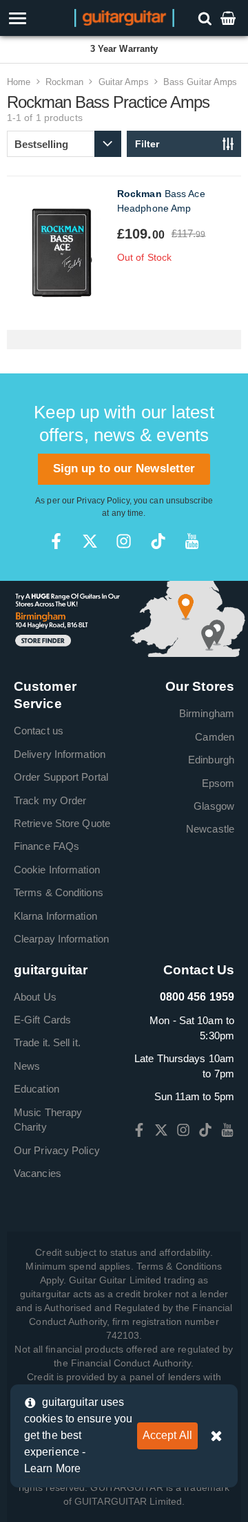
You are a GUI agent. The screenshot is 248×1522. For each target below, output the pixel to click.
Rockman (64, 82)
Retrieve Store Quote (62, 823)
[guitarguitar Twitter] (90, 541)
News (27, 1066)
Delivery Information (59, 754)
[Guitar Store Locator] (124, 618)
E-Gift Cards (42, 1020)
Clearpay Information (61, 939)
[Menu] (36, 18)
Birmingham (206, 713)
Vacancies (37, 1173)
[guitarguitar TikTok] (158, 541)
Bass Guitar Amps (200, 82)
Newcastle (210, 829)
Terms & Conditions (58, 892)
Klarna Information (55, 916)
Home (18, 82)
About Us (35, 997)
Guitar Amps (124, 82)
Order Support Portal (61, 777)
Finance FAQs (46, 846)
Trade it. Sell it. (47, 1042)
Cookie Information (57, 869)
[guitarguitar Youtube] (192, 541)
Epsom (218, 783)
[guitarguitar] (124, 17)
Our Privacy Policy (57, 1150)
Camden (214, 737)
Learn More (52, 1468)
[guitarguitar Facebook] (56, 541)
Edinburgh (211, 759)
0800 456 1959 (197, 997)
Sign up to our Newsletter (124, 468)
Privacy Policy (102, 500)
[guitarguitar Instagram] (123, 541)
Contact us (38, 730)
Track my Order (50, 800)
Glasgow (214, 806)
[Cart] (229, 18)
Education (36, 1089)
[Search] (206, 18)
